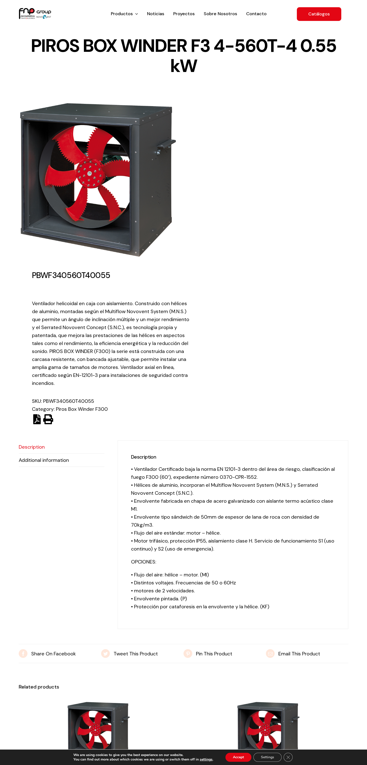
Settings (267, 757)
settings (206, 759)
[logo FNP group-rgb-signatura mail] (35, 10)
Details (98, 734)
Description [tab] (32, 447)
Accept (238, 757)
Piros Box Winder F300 (82, 409)
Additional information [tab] (44, 460)
